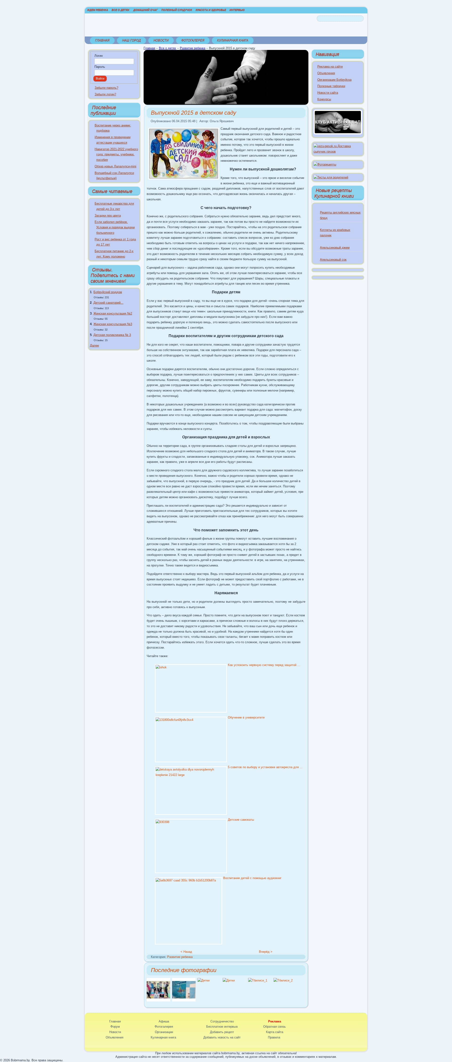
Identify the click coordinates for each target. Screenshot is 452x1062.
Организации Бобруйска (334, 79)
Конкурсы (324, 99)
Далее (94, 345)
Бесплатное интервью (222, 1026)
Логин (98, 55)
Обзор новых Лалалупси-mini (115, 166)
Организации (164, 1032)
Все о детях (120, 9)
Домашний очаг (145, 9)
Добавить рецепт (222, 1032)
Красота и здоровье (211, 9)
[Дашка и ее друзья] (158, 1000)
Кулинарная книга (232, 40)
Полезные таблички (331, 86)
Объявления (326, 73)
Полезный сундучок (176, 9)
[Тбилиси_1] (257, 980)
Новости (161, 40)
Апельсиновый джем (335, 247)
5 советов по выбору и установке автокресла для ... (265, 767)
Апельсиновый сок (333, 259)
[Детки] (204, 980)
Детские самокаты (241, 819)
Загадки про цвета (108, 215)
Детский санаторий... (108, 302)
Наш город (131, 40)
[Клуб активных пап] (338, 133)
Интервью (237, 9)
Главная (102, 40)
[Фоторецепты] (325, 164)
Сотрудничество (222, 1021)
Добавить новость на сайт (222, 1037)
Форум (115, 1026)
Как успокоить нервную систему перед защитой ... (264, 665)
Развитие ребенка (192, 48)
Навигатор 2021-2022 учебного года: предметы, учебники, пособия (116, 154)
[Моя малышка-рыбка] (184, 1000)
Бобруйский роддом (107, 292)
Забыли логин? (105, 94)
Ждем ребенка (97, 9)
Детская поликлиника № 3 (112, 335)
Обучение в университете (246, 717)
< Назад (186, 951)
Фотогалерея (192, 40)
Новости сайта (327, 92)
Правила (274, 1037)
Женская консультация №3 (112, 324)
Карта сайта (274, 1032)
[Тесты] (331, 177)
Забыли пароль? (106, 87)
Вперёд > (265, 951)
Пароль (99, 67)
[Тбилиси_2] (283, 980)
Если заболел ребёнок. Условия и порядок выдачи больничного (115, 227)
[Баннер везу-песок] (338, 151)
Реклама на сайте (330, 66)
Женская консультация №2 (112, 313)
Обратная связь (274, 1026)
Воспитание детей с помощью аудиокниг (252, 878)
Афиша (164, 1021)
